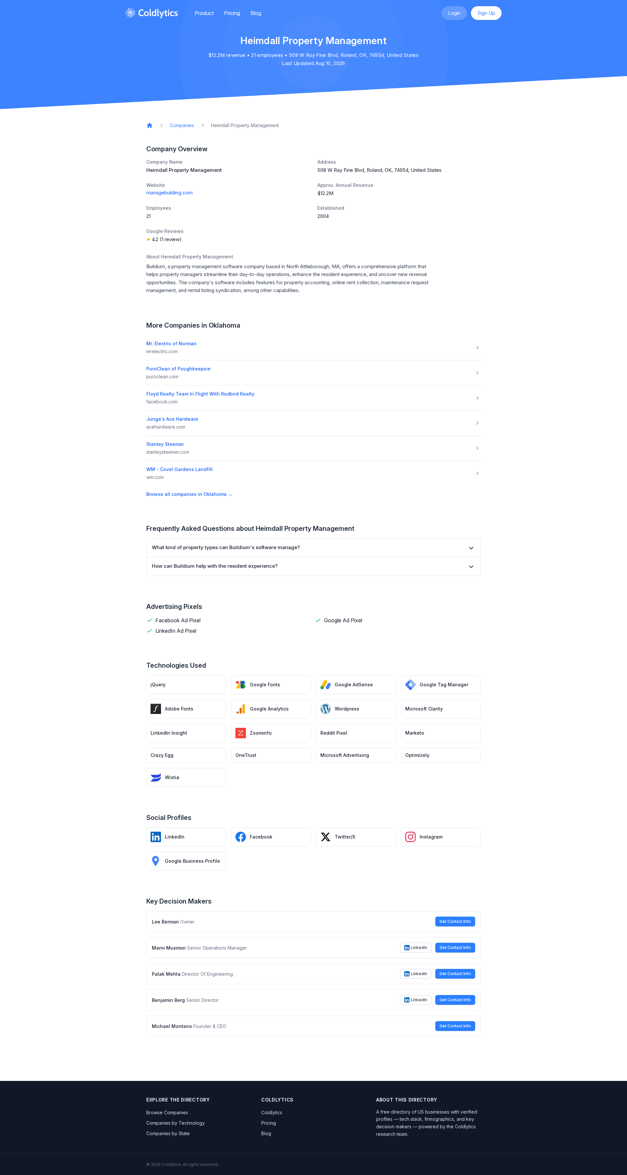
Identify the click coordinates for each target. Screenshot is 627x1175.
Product (204, 13)
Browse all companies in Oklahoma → (189, 494)
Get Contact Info (455, 921)
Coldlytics (271, 1112)
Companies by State (168, 1133)
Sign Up (486, 13)
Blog (255, 13)
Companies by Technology (175, 1123)
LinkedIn (419, 947)
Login (454, 13)
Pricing (232, 13)
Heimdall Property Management (245, 125)
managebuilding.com (169, 192)
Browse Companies (167, 1112)
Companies (182, 125)
